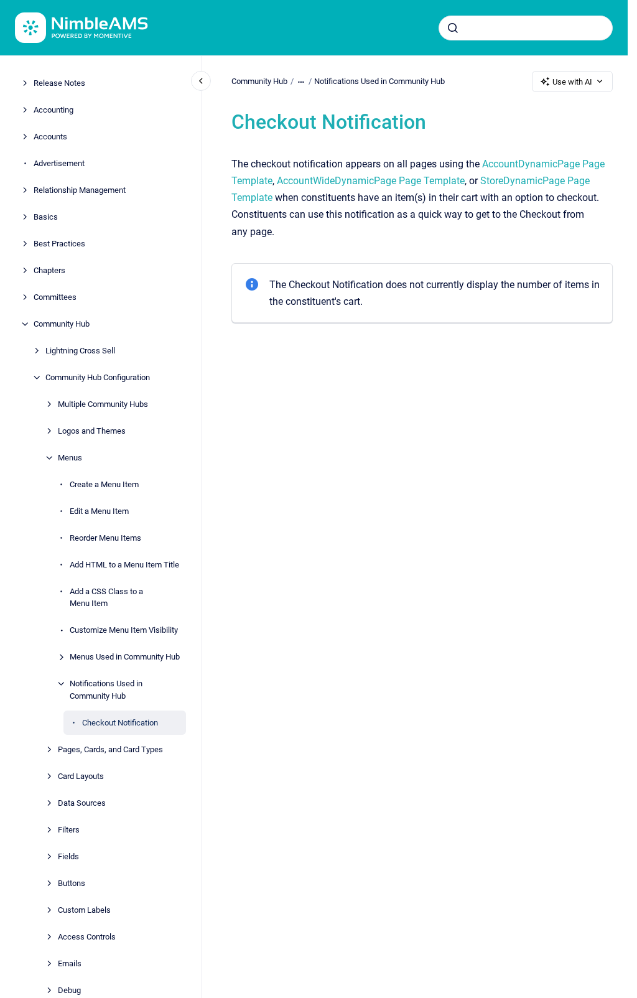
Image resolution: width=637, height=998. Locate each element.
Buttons (71, 883)
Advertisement (59, 163)
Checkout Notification (120, 722)
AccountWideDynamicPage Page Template (371, 181)
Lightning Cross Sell (80, 350)
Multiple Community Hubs (103, 404)
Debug (69, 990)
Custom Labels (84, 910)
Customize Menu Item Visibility (124, 630)
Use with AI (572, 81)
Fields (68, 856)
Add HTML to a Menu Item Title (124, 564)
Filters (69, 829)
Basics (46, 217)
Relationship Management (80, 190)
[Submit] (453, 28)
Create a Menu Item (104, 484)
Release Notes (59, 83)
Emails (69, 963)
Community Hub (62, 324)
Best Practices (59, 243)
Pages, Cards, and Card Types (110, 749)
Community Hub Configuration (97, 377)
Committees (55, 297)
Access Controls (87, 936)
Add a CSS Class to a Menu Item (106, 598)
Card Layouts (81, 776)
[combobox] (525, 28)
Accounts (50, 136)
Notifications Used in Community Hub (106, 690)
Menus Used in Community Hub (125, 656)
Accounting (53, 109)
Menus (70, 457)
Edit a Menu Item (99, 511)
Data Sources (82, 803)
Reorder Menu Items (105, 538)
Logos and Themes (92, 431)
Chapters (49, 270)
